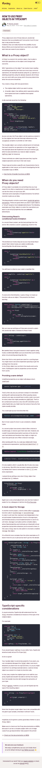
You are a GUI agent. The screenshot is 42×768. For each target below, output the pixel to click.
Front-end (6, 31)
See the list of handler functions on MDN (17, 174)
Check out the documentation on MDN (16, 735)
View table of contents (30, 25)
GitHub (22, 763)
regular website (28, 761)
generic (10, 686)
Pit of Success (31, 502)
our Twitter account (28, 750)
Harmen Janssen (13, 24)
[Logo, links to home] (6, 3)
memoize (36, 511)
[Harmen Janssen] (4, 25)
